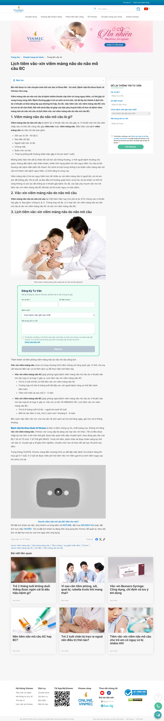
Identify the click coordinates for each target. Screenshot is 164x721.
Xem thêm (16, 600)
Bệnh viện (26, 310)
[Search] (95, 9)
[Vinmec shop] (86, 699)
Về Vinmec (92, 17)
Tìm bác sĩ (127, 2)
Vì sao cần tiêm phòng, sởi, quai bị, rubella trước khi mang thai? (81, 590)
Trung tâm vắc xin (54, 57)
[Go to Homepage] (18, 9)
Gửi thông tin (130, 147)
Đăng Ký (58, 349)
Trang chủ (15, 57)
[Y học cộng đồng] (107, 701)
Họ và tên (26, 300)
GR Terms (139, 719)
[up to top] (158, 697)
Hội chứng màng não (41, 545)
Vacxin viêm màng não (20, 545)
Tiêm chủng (57, 545)
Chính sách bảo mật (32, 342)
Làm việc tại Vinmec (24, 704)
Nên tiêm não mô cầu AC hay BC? (32, 638)
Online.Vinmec (132, 17)
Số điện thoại (65, 300)
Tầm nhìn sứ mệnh (24, 693)
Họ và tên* (115, 92)
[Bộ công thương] (135, 692)
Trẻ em (85, 545)
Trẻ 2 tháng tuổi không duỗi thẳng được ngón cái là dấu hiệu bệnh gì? (31, 590)
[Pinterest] (104, 539)
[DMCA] (135, 699)
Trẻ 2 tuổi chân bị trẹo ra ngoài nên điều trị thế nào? (82, 638)
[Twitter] (100, 539)
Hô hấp (38, 548)
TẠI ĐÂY (28, 529)
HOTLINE (66, 525)
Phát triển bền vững (75, 17)
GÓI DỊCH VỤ (87, 525)
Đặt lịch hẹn (43, 704)
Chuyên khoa (31, 17)
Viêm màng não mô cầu (53, 548)
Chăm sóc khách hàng (141, 2)
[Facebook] (96, 539)
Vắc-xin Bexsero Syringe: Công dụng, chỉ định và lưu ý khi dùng (129, 590)
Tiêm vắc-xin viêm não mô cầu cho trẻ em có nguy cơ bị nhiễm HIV (130, 640)
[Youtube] (102, 693)
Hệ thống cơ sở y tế (24, 696)
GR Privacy (130, 719)
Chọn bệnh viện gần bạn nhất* (124, 109)
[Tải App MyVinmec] (62, 699)
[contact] (158, 706)
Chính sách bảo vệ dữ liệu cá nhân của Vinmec (108, 719)
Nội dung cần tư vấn (30, 321)
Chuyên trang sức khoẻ (111, 17)
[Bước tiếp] (107, 706)
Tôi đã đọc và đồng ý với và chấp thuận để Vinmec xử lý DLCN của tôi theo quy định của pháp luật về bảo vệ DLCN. (131, 139)
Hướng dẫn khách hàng (51, 17)
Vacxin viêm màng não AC (22, 548)
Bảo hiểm (42, 700)
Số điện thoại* (117, 101)
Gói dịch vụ (43, 696)
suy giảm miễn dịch (72, 545)
